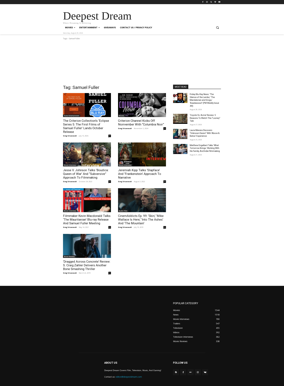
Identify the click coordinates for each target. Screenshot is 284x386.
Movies (121, 116)
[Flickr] (190, 372)
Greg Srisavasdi (70, 136)
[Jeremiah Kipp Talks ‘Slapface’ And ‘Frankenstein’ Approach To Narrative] (142, 154)
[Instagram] (207, 2)
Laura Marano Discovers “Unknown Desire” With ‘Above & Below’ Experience (205, 133)
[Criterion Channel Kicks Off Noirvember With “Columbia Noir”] (142, 105)
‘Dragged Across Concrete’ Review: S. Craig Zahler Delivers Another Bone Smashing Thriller (86, 265)
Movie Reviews (69, 257)
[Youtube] (219, 2)
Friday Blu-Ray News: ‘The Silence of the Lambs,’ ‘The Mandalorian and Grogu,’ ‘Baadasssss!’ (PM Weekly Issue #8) (204, 100)
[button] (217, 27)
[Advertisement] (142, 62)
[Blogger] (176, 372)
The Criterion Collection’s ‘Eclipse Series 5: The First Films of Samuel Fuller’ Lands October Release (86, 126)
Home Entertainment (71, 116)
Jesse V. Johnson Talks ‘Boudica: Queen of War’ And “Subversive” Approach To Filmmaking (85, 173)
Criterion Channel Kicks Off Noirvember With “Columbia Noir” (141, 122)
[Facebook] (203, 2)
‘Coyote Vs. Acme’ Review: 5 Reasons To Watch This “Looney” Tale (205, 118)
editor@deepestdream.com (129, 376)
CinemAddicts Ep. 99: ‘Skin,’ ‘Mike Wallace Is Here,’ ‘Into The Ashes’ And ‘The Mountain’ (141, 219)
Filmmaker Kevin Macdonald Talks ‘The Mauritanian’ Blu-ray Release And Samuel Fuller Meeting (86, 219)
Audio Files (123, 211)
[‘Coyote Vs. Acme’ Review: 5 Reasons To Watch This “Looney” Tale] (180, 119)
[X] (211, 2)
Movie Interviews (70, 165)
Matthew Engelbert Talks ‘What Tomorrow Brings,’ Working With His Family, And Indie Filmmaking (205, 148)
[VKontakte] (205, 372)
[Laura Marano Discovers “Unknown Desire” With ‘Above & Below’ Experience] (180, 134)
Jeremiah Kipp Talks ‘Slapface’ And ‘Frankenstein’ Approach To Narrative (139, 173)
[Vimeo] (215, 2)
